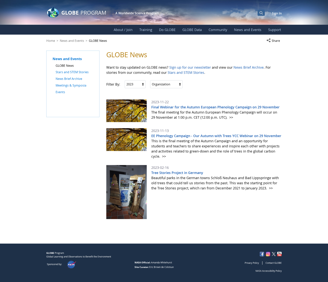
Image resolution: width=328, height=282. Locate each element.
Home (50, 41)
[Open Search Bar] (261, 13)
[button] (274, 40)
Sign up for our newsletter (190, 67)
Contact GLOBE (274, 262)
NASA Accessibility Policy (268, 270)
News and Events (72, 41)
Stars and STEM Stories (186, 72)
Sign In (277, 13)
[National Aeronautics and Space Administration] (71, 264)
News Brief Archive (248, 67)
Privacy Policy (252, 262)
